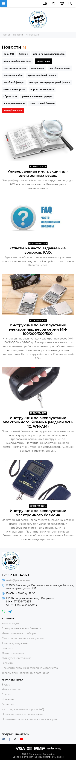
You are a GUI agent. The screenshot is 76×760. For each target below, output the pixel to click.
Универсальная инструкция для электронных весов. (38, 173)
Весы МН (9, 54)
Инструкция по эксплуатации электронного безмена (38, 513)
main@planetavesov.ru (20, 580)
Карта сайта (48, 754)
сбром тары (10, 96)
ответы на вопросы (14, 89)
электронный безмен (42, 103)
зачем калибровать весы (17, 61)
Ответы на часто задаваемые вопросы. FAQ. (38, 250)
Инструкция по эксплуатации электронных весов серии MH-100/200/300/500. (38, 329)
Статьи (6, 694)
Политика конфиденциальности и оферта (29, 719)
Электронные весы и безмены (21, 628)
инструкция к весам (15, 68)
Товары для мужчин (15, 643)
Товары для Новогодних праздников (25, 673)
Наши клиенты (11, 689)
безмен (23, 54)
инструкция (43, 61)
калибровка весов (60, 68)
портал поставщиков (42, 89)
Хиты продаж (10, 623)
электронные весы (14, 103)
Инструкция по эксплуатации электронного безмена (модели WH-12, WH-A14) (38, 422)
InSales (60, 757)
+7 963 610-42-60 (15, 575)
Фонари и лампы (13, 653)
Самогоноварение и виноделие (23, 638)
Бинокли (7, 648)
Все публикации (13, 110)
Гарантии (8, 704)
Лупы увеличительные (16, 658)
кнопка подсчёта (13, 75)
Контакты (8, 699)
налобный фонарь (14, 82)
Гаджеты (7, 663)
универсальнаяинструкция (37, 96)
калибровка (37, 68)
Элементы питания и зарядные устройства (30, 668)
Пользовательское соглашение (22, 714)
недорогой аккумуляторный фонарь (49, 82)
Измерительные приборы (19, 633)
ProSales (35, 757)
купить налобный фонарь (42, 75)
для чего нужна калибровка (49, 54)
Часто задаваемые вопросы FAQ (23, 709)
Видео (6, 684)
